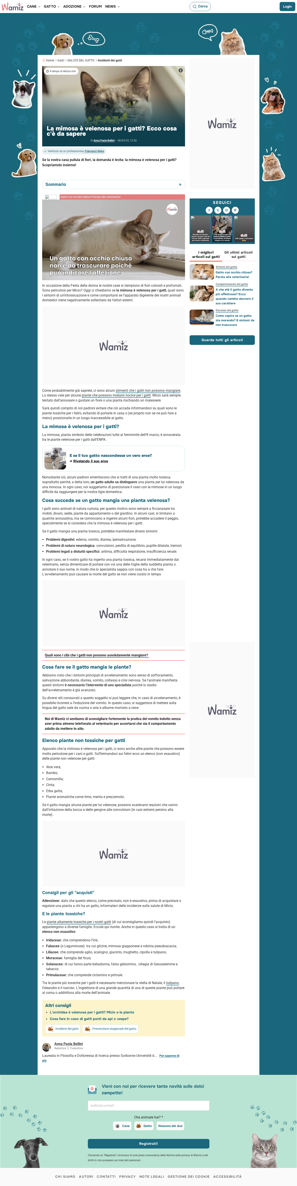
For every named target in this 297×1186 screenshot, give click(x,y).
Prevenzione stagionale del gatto (114, 1028)
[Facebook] (209, 210)
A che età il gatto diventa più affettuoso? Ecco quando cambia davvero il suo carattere (235, 296)
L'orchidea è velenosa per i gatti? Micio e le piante (92, 1012)
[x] (217, 210)
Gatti (60, 60)
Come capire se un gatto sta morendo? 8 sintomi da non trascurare (235, 320)
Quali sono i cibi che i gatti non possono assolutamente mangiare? (97, 655)
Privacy (127, 1176)
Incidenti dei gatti (110, 60)
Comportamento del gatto (232, 284)
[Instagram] (226, 210)
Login (287, 6)
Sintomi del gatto (226, 267)
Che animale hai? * (148, 1117)
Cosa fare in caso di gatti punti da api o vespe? (89, 1019)
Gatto (147, 1126)
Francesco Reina (94, 151)
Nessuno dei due (170, 1126)
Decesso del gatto (227, 310)
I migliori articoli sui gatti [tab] (206, 254)
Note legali (151, 1176)
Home (50, 60)
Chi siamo (65, 1176)
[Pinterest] (235, 210)
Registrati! (148, 1143)
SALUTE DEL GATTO (81, 60)
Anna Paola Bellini (104, 140)
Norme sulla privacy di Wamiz (184, 1155)
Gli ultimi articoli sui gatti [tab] (238, 254)
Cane (126, 1126)
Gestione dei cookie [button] (189, 1176)
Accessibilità (227, 1176)
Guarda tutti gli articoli (222, 340)
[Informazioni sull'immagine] (180, 70)
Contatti (106, 1176)
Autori (86, 1176)
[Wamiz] (12, 6)
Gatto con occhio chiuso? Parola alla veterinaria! (234, 274)
